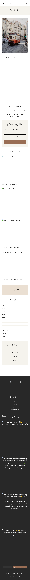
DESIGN (4, 308)
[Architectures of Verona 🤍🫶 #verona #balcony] (15, 438)
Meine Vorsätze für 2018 (9, 184)
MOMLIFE (4, 324)
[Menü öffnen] (26, 3)
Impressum (15, 407)
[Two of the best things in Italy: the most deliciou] (15, 510)
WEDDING (5, 330)
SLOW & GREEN (6, 327)
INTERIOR (4, 318)
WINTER (15, 360)
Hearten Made (22, 573)
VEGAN (4, 315)
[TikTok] (19, 576)
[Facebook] (16, 576)
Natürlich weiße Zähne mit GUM (12, 279)
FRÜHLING (15, 349)
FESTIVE (4, 333)
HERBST (15, 356)
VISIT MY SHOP (15, 290)
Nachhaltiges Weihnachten (10, 216)
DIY (3, 305)
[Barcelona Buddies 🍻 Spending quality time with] (15, 474)
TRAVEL (4, 55)
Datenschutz (15, 409)
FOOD (3, 311)
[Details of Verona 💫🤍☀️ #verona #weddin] (15, 546)
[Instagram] (10, 576)
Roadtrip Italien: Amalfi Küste (11, 247)
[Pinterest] (13, 576)
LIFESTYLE (5, 321)
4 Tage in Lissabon (10, 58)
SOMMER (15, 352)
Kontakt (15, 404)
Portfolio (15, 402)
